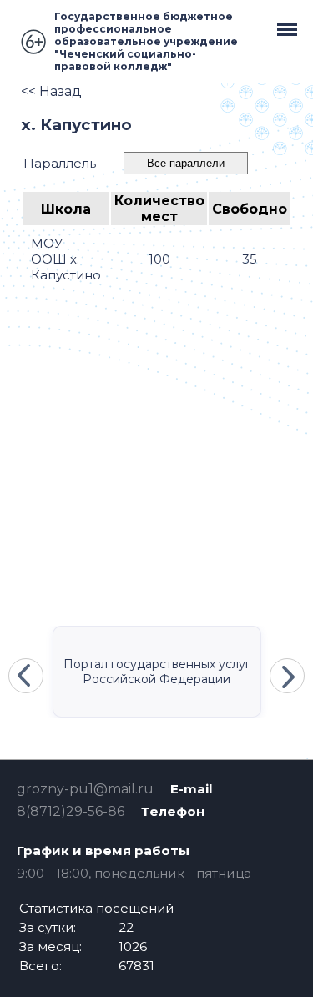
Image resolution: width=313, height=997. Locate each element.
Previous (25, 675)
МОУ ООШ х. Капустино (66, 259)
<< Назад (51, 91)
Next (287, 675)
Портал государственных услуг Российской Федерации (156, 672)
